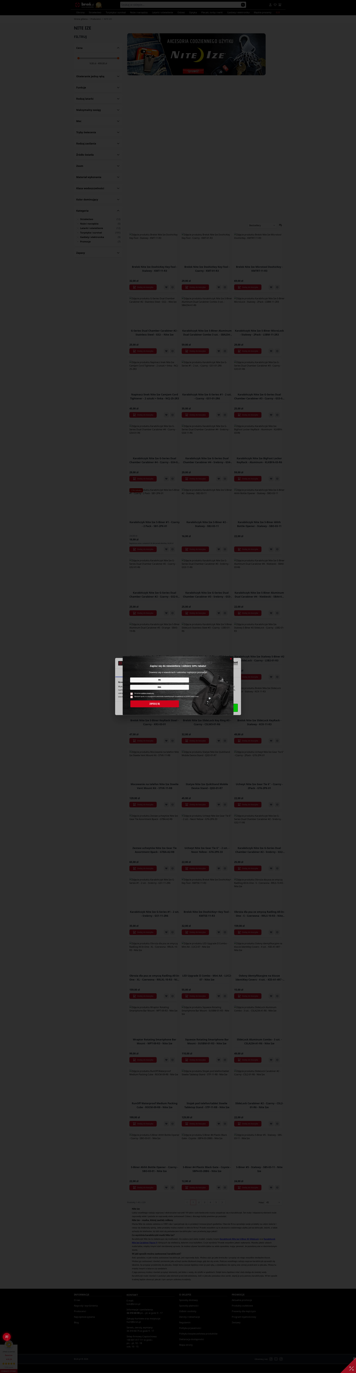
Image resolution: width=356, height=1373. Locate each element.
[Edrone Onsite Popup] (178, 686)
